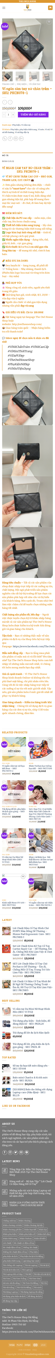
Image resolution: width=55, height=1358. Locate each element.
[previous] (6, 44)
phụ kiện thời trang (28, 129)
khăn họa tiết (30, 1229)
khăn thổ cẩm (44, 1234)
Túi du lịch (44, 1265)
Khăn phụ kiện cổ (27, 1234)
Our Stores (24, 1350)
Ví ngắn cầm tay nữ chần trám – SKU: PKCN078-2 (41, 904)
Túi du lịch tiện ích (11, 1270)
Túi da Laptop (31, 1265)
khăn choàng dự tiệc (33, 1225)
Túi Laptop (27, 1270)
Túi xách (37, 1287)
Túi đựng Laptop (10, 1292)
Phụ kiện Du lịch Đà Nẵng (31, 1256)
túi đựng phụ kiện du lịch (14, 1296)
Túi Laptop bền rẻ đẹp (13, 1274)
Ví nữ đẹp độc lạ (22, 132)
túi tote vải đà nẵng (11, 1283)
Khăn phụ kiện (9, 1234)
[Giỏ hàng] (50, 8)
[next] (48, 44)
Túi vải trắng (8, 1287)
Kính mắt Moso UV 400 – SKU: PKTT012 (14, 904)
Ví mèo (41, 129)
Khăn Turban (26, 1238)
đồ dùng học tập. (10, 1301)
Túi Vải (44, 1283)
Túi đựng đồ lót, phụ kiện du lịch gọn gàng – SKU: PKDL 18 (14, 811)
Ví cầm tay (34, 84)
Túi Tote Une (34, 1278)
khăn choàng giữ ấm (12, 1229)
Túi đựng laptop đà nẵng (32, 1292)
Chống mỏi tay (9, 1221)
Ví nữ (47, 129)
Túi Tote (6, 1278)
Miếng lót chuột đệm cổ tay (15, 1252)
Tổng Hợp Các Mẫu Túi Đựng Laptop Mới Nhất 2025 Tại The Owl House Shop (29, 1172)
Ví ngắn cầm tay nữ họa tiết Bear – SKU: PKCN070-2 (13, 768)
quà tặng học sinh (31, 1261)
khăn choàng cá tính (12, 1225)
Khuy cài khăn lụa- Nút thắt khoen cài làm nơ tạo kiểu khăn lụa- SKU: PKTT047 (41, 861)
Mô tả (5, 155)
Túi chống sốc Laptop (12, 1265)
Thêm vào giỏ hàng (33, 114)
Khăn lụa (43, 1229)
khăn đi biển (40, 1238)
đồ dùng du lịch (35, 1296)
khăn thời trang (10, 1238)
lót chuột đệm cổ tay (12, 1247)
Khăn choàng (25, 1221)
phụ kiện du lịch (10, 1256)
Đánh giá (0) (8, 161)
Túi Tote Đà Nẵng (30, 1283)
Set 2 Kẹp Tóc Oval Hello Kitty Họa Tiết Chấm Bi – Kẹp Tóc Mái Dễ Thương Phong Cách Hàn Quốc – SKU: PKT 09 (40, 814)
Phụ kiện (22, 84)
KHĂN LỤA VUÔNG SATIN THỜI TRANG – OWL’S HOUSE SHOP (27, 1204)
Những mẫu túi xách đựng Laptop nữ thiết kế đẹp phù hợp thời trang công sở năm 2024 (30, 1193)
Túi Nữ (28, 1274)
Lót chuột (7, 1243)
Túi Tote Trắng (19, 1278)
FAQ (35, 1350)
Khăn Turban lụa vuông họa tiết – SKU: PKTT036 (40, 767)
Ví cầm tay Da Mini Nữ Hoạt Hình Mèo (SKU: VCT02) (12, 859)
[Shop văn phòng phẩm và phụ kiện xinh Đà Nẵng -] (27, 8)
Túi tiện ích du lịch (42, 1274)
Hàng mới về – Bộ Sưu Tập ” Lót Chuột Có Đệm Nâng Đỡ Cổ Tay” (30, 1182)
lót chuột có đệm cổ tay (24, 1243)
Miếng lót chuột (30, 1247)
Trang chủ (8, 84)
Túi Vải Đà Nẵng (24, 1287)
